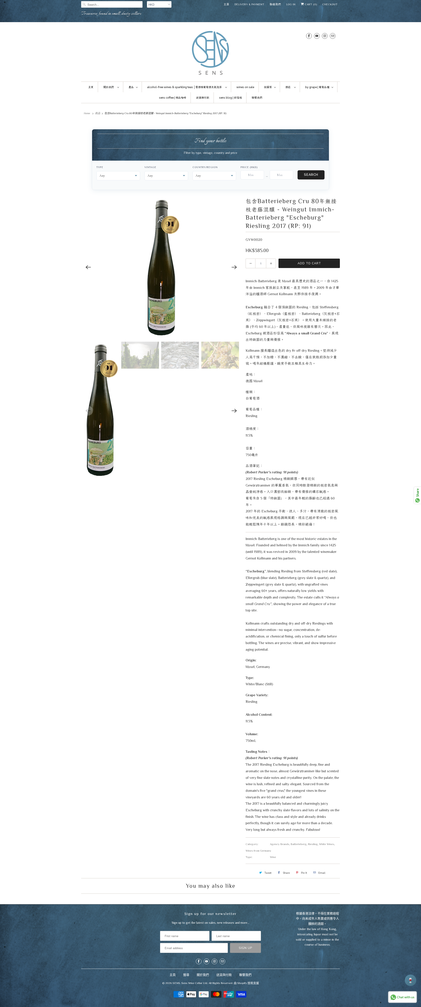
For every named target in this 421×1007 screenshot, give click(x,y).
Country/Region (205, 167)
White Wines (326, 844)
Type (99, 167)
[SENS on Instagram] (325, 36)
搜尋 (186, 975)
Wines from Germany (258, 850)
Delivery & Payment (249, 4)
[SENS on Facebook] (309, 36)
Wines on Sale (245, 87)
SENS (176, 983)
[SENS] (210, 53)
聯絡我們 (275, 4)
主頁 (226, 4)
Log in (291, 4)
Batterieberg (299, 844)
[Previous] (88, 267)
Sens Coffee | (172, 98)
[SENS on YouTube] (317, 36)
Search (311, 174)
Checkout (330, 4)
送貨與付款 (224, 975)
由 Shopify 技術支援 (246, 983)
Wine (273, 857)
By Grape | (317, 87)
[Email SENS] (332, 36)
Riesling (313, 844)
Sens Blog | (230, 98)
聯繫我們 (245, 975)
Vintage (150, 167)
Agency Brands (279, 844)
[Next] (234, 267)
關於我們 (203, 975)
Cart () (310, 4)
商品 (97, 113)
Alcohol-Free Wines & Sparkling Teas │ (184, 87)
